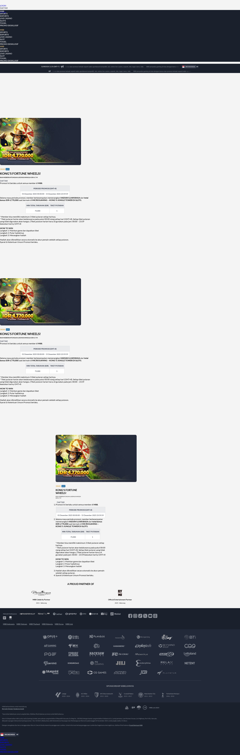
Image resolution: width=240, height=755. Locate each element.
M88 (2, 11)
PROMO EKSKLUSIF (9, 25)
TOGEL (3, 23)
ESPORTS (4, 16)
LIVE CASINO (6, 18)
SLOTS (3, 20)
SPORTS (4, 13)
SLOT (2, 39)
